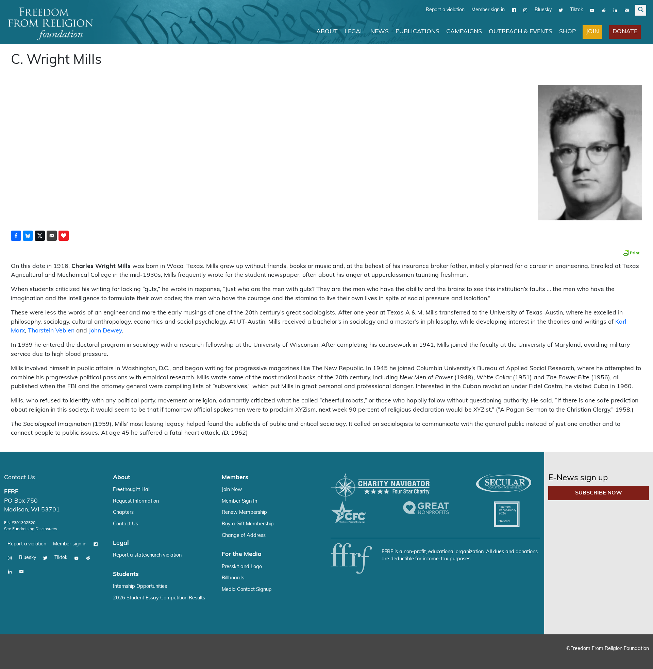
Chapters (123, 512)
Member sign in (488, 10)
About (327, 32)
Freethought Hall (131, 489)
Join (592, 32)
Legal (354, 32)
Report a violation (445, 10)
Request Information (136, 501)
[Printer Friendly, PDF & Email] (631, 253)
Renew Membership (244, 512)
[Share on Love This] (63, 236)
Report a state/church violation (147, 555)
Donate (625, 32)
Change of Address (244, 535)
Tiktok (576, 10)
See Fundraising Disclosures (30, 529)
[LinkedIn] (615, 10)
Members (235, 478)
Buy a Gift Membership (248, 524)
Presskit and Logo (242, 566)
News (379, 32)
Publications (417, 32)
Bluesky (543, 10)
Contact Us (19, 478)
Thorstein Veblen (51, 331)
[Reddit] (603, 10)
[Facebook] (514, 10)
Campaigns (464, 32)
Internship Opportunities (140, 586)
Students (126, 574)
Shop (567, 32)
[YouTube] (592, 10)
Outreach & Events (520, 32)
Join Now (232, 489)
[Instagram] (525, 10)
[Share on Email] (52, 236)
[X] (561, 10)
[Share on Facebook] (16, 236)
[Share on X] (40, 236)
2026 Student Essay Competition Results (159, 598)
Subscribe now (598, 493)
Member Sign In (239, 501)
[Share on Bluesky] (28, 236)
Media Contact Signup (247, 589)
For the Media (242, 554)
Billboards (233, 578)
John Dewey (105, 331)
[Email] (627, 10)
